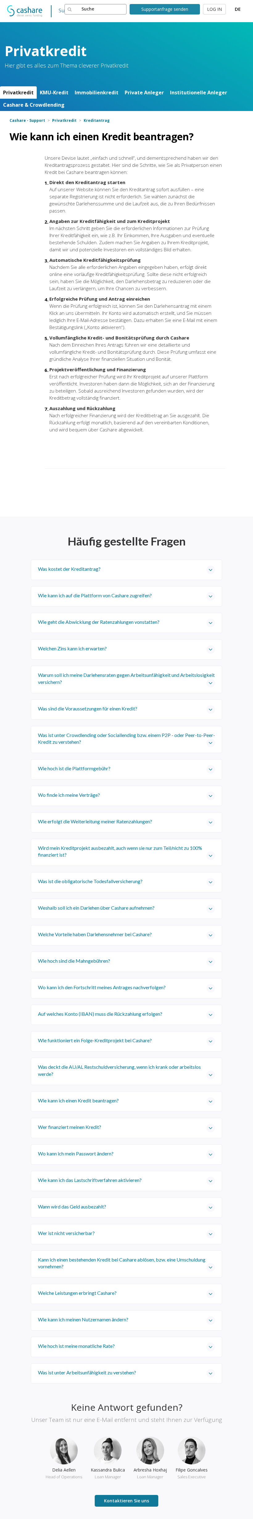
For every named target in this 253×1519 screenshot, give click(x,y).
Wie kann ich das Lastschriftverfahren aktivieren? (90, 1180)
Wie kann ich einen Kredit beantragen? (78, 1100)
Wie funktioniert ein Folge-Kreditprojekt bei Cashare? (95, 1040)
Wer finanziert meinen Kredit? (69, 1127)
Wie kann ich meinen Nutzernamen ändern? (83, 1319)
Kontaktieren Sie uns (126, 1501)
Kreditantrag (97, 120)
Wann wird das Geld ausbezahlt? (72, 1206)
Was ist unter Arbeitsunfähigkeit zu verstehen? (87, 1372)
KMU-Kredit (54, 92)
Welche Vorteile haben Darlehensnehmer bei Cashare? (95, 934)
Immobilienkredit (96, 92)
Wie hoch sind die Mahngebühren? (74, 961)
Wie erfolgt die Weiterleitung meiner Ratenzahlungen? (95, 821)
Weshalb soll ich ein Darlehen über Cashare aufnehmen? (96, 908)
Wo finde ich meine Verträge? (69, 795)
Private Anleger (144, 92)
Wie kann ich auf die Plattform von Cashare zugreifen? (95, 595)
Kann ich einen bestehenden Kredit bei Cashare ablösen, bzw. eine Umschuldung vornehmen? (121, 1263)
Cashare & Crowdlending (33, 104)
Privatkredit (18, 92)
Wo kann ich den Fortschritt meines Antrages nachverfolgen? (102, 987)
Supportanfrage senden (164, 9)
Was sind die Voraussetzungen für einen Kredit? (87, 708)
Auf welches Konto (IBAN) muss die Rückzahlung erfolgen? (100, 1014)
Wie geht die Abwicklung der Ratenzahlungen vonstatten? (99, 622)
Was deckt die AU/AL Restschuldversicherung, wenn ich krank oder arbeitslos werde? (119, 1070)
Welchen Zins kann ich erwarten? (72, 648)
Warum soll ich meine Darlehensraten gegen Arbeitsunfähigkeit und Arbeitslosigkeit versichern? (126, 678)
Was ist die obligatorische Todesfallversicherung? (90, 881)
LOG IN (214, 9)
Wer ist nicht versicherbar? (66, 1233)
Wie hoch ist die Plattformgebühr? (74, 768)
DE (238, 9)
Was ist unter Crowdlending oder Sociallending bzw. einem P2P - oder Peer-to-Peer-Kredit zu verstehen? (126, 738)
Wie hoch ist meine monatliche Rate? (76, 1346)
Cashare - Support (27, 120)
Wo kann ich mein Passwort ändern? (76, 1153)
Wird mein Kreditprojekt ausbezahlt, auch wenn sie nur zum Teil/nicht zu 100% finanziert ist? (120, 851)
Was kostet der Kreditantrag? (69, 569)
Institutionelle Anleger (198, 92)
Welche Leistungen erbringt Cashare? (77, 1293)
